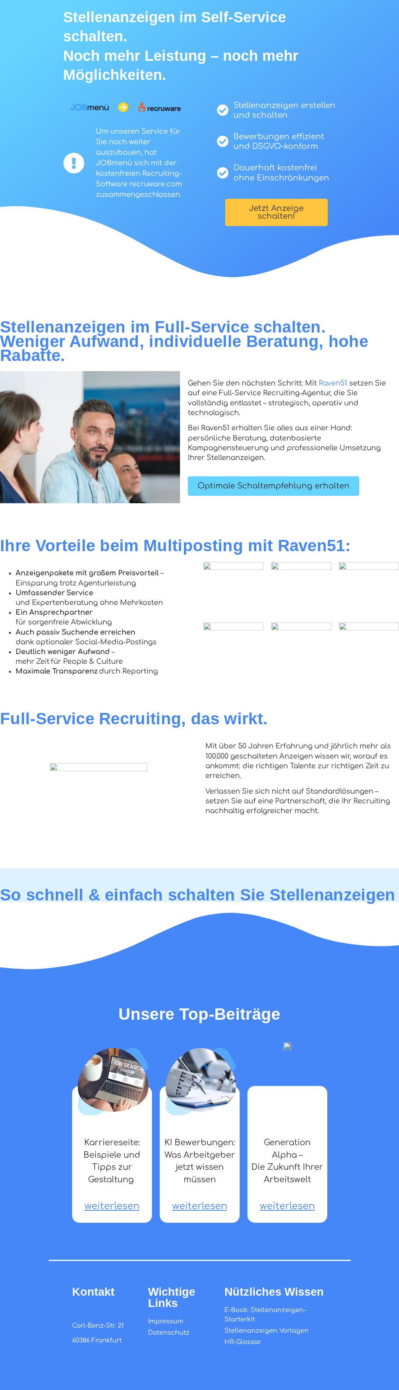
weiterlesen (112, 1206)
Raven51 (333, 383)
